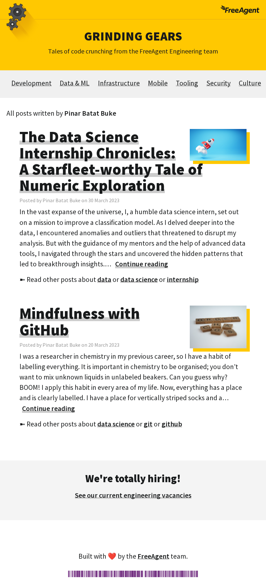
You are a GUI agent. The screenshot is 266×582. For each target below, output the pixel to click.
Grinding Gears (133, 36)
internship (183, 279)
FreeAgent (153, 556)
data (104, 279)
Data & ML (75, 83)
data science (139, 279)
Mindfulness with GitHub (79, 321)
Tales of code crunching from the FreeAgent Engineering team (133, 51)
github (172, 424)
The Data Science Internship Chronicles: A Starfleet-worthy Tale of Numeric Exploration (110, 161)
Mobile (158, 83)
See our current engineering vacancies (133, 495)
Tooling (187, 83)
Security (218, 83)
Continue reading (141, 264)
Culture (250, 83)
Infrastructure (119, 83)
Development (31, 83)
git (148, 424)
